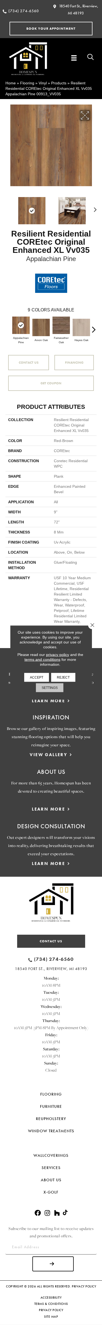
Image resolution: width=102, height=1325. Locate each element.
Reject (63, 677)
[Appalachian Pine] (21, 325)
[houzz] (57, 1213)
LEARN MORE (48, 701)
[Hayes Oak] (81, 327)
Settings (50, 688)
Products (58, 83)
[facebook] (38, 1213)
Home (10, 83)
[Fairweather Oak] (61, 325)
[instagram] (47, 1213)
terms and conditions (42, 659)
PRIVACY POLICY (84, 1286)
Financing (74, 362)
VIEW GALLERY (48, 754)
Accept (36, 677)
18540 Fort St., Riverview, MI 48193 (51, 968)
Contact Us (29, 362)
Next (94, 208)
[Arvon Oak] (41, 327)
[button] (51, 28)
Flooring (27, 83)
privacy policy (57, 654)
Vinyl (43, 83)
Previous (8, 208)
